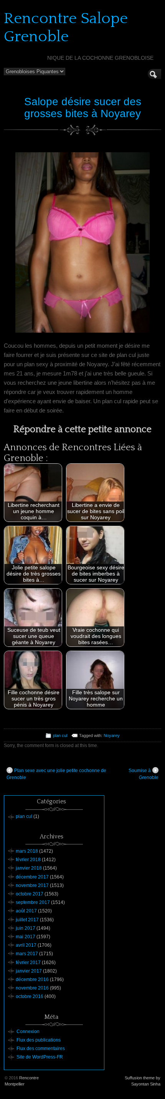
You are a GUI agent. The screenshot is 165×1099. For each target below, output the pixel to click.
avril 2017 (26, 945)
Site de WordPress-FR (39, 1057)
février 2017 (28, 962)
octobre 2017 (29, 894)
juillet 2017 (27, 919)
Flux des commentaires (40, 1048)
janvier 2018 (29, 868)
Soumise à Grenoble (143, 774)
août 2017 (26, 911)
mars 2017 (27, 953)
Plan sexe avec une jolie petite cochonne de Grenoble (56, 774)
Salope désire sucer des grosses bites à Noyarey (82, 107)
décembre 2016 (32, 979)
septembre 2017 (33, 902)
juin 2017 (25, 928)
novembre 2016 (32, 988)
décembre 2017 (32, 877)
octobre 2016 (29, 996)
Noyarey (112, 735)
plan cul (60, 735)
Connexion (28, 1031)
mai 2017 (25, 936)
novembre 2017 (32, 885)
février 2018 (28, 859)
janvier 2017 (29, 971)
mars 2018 (27, 851)
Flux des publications (38, 1040)
